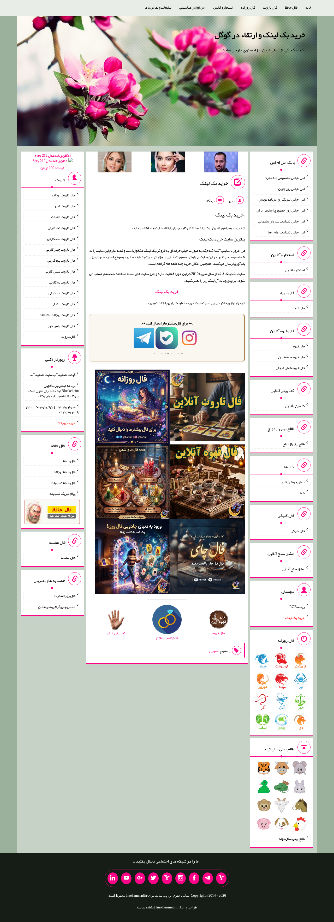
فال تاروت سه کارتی (61, 238)
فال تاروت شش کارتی (60, 271)
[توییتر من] (153, 878)
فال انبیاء (298, 308)
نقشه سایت (145, 907)
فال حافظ (291, 7)
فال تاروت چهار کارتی (60, 249)
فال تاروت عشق (64, 304)
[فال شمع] (132, 482)
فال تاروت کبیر (64, 205)
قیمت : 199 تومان (52, 161)
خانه (308, 7)
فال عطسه (68, 557)
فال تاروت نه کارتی (62, 282)
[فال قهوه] (207, 482)
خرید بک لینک (214, 183)
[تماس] (167, 878)
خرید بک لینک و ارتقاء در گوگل (259, 35)
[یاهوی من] (221, 878)
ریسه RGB (297, 606)
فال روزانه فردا (64, 595)
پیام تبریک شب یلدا (62, 493)
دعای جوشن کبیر (293, 481)
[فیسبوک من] (194, 878)
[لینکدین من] (113, 878)
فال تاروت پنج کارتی (61, 260)
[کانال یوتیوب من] (126, 878)
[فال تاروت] (207, 408)
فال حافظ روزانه (64, 471)
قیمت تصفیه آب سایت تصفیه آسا (52, 374)
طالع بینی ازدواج (294, 444)
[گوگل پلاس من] (140, 878)
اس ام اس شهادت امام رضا (286, 232)
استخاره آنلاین (223, 7)
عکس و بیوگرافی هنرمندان (56, 606)
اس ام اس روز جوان (291, 188)
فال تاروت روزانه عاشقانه (57, 314)
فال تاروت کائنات (63, 216)
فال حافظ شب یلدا (63, 482)
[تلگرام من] (207, 878)
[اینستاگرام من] (180, 878)
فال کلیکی (298, 530)
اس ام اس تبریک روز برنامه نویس (282, 199)
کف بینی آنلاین (295, 405)
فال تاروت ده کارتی (62, 293)
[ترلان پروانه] (168, 163)
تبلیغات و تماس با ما (158, 7)
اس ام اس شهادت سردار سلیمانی (281, 221)
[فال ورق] (132, 557)
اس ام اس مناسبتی (192, 7)
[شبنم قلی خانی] (115, 163)
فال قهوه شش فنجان (290, 367)
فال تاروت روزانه (63, 195)
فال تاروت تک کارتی (61, 227)
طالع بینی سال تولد (292, 838)
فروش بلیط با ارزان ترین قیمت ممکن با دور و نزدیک (52, 409)
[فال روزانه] (132, 408)
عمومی (214, 651)
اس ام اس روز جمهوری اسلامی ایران (281, 210)
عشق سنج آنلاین (293, 568)
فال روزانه (248, 7)
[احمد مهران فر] (221, 163)
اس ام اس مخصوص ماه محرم (285, 177)
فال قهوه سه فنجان (291, 356)
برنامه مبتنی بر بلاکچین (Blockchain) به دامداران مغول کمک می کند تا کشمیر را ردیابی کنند (53, 391)
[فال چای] (207, 557)
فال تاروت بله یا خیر (61, 325)
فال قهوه (299, 346)
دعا (302, 492)
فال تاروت (270, 7)
